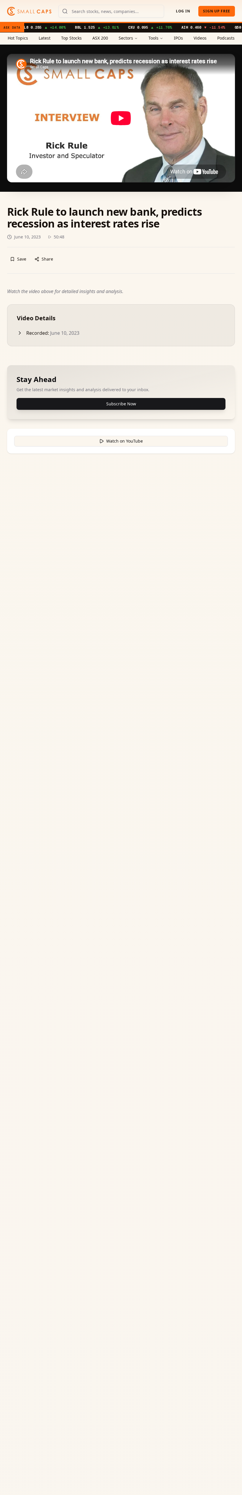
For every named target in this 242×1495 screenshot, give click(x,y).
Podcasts (226, 38)
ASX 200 (100, 38)
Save (21, 259)
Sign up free (216, 11)
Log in (183, 11)
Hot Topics (18, 38)
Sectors (126, 38)
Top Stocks (71, 38)
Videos (200, 38)
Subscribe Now (121, 404)
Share (47, 259)
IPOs (178, 38)
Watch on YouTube (124, 441)
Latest (44, 38)
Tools (153, 38)
